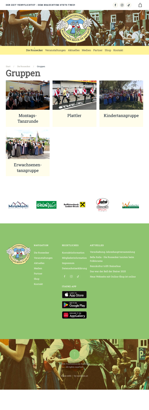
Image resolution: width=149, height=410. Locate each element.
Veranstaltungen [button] (55, 50)
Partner (98, 50)
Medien (38, 268)
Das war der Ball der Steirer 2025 (108, 271)
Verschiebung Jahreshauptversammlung (112, 251)
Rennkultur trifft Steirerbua (105, 266)
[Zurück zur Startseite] (74, 28)
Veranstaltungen (43, 257)
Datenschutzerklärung (74, 268)
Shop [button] (108, 50)
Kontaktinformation (73, 252)
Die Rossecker (41, 252)
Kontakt (38, 283)
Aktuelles (74, 50)
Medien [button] (86, 50)
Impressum (68, 263)
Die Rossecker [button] (34, 50)
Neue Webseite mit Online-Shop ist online (113, 276)
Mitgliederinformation (74, 257)
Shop (36, 278)
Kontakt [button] (118, 50)
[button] (74, 354)
